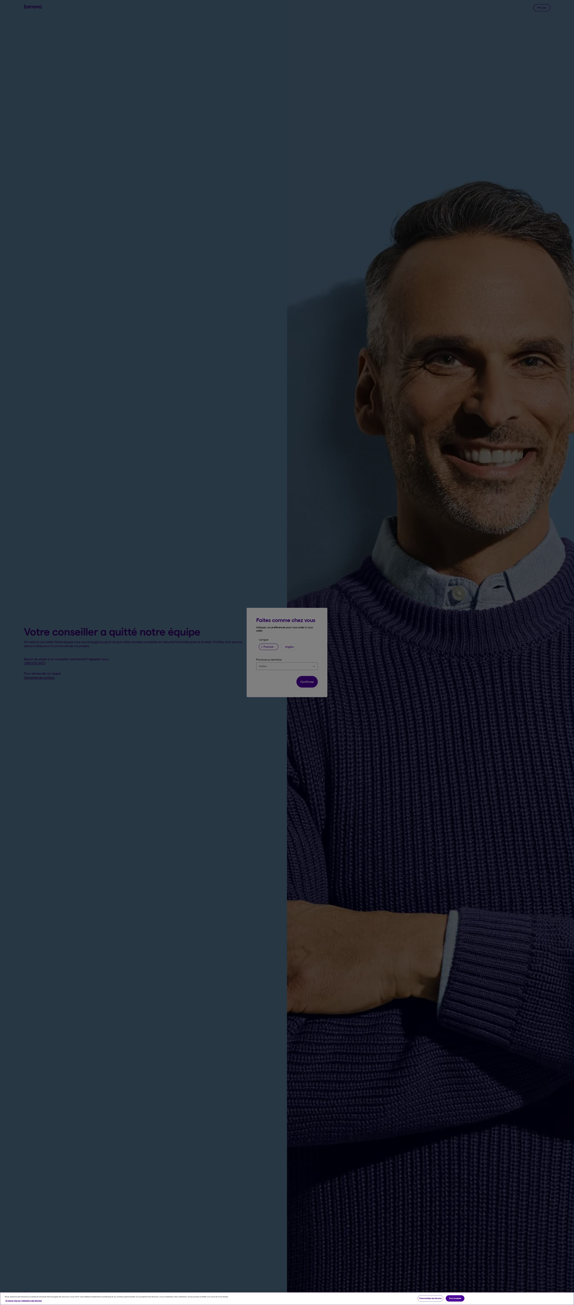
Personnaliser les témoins (430, 1298)
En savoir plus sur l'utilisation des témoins (24, 1301)
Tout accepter (455, 1298)
